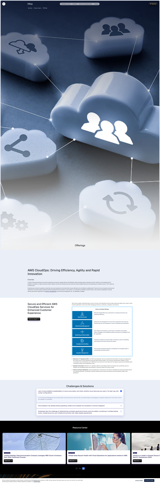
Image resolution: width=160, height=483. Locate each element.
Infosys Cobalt (37, 8)
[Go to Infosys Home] (30, 4)
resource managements (50, 291)
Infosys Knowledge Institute (85, 4)
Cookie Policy (37, 481)
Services (30, 8)
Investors (75, 4)
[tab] (80, 392)
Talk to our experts (33, 319)
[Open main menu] (3, 3)
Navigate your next (66, 4)
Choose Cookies (139, 480)
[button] (77, 468)
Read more (7, 460)
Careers (96, 4)
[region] (80, 480)
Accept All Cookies (149, 480)
